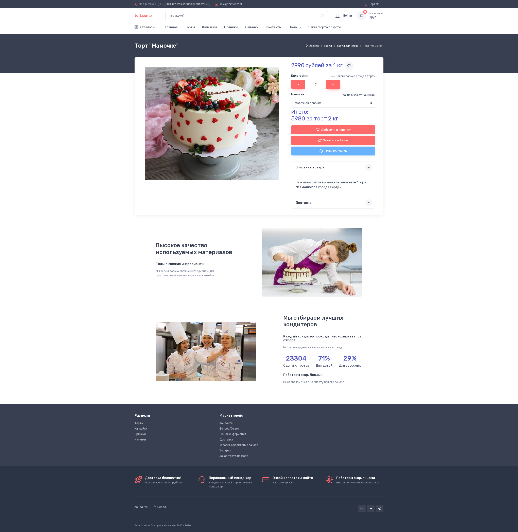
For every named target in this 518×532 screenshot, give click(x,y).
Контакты (273, 27)
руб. (376, 15)
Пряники (231, 27)
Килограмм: (299, 76)
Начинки (252, 27)
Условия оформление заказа (239, 445)
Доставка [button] (303, 203)
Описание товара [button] (309, 167)
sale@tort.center (231, 4)
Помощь (295, 27)
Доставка (226, 439)
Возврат (225, 450)
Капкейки (209, 27)
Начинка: (298, 94)
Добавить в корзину (336, 130)
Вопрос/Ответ (230, 428)
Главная (171, 27)
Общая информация (233, 434)
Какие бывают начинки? (359, 95)
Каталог (145, 27)
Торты (190, 27)
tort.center (144, 15)
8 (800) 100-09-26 (168, 4)
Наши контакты (336, 151)
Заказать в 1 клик (335, 140)
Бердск (374, 4)
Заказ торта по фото (324, 27)
